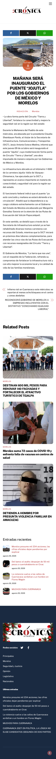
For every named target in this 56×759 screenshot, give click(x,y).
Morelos (35, 111)
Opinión (6, 671)
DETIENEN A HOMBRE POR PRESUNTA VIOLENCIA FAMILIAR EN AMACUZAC (27, 516)
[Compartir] (11, 33)
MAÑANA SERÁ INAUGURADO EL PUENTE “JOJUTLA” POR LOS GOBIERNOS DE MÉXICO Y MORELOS (28, 90)
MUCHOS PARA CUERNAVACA (26, 589)
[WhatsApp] (44, 33)
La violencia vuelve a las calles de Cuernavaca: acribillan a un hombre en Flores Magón (30, 577)
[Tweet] (28, 33)
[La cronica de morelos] (27, 19)
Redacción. (22, 111)
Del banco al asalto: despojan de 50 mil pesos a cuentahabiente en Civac (31, 563)
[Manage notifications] (49, 753)
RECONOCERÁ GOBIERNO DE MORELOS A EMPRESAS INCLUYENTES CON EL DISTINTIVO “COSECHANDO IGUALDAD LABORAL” (27, 304)
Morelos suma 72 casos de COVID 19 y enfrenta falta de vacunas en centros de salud (28, 454)
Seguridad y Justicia (12, 666)
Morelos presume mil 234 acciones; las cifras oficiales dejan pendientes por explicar (31, 549)
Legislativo (8, 676)
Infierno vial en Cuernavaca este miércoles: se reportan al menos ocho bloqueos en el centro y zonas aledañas (30, 292)
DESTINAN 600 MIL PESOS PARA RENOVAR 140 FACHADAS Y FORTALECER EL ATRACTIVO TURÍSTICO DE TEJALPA (25, 390)
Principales (8, 656)
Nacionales (8, 681)
